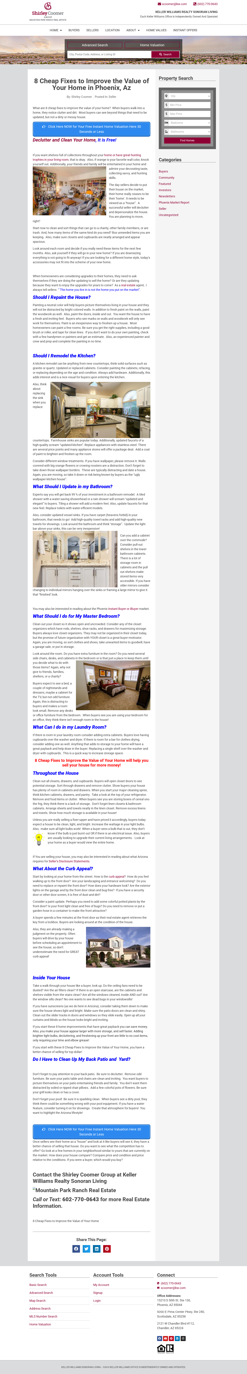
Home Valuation (152, 45)
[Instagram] (183, 1338)
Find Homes (187, 140)
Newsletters (167, 196)
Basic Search (38, 1285)
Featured (165, 184)
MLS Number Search (43, 1316)
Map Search (37, 1300)
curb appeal (116, 876)
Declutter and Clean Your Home (64, 140)
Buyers (74, 30)
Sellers (92, 30)
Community (166, 177)
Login (97, 1300)
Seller (112, 97)
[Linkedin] (177, 1338)
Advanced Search (95, 45)
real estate (128, 285)
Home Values (156, 30)
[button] (76, 1249)
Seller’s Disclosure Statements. (69, 861)
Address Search (40, 1308)
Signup (97, 1292)
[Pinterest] (171, 1338)
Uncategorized (168, 215)
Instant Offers (185, 30)
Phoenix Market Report (174, 202)
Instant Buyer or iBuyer (123, 609)
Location (112, 30)
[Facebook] (159, 1338)
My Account (101, 1285)
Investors (165, 190)
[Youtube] (165, 1338)
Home (54, 30)
